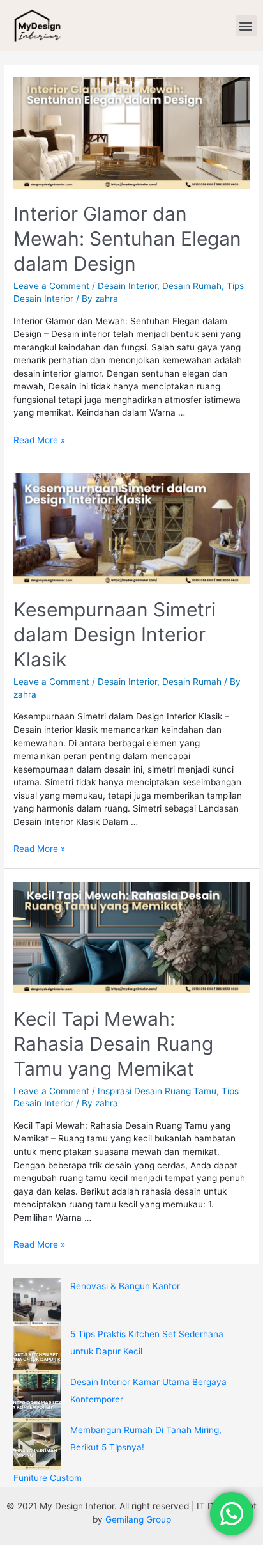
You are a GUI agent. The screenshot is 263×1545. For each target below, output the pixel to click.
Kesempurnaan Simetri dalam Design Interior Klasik (114, 634)
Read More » (39, 440)
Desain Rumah (192, 286)
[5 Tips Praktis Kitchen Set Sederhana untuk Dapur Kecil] (37, 1350)
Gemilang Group (138, 1519)
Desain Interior (127, 286)
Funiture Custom (47, 1478)
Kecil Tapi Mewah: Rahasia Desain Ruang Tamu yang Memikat (113, 1043)
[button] (246, 25)
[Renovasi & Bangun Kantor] (37, 1302)
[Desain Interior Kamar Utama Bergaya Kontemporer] (37, 1398)
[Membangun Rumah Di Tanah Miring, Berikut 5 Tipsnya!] (37, 1446)
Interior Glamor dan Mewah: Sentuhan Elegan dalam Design (127, 238)
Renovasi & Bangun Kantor (125, 1286)
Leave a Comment (51, 286)
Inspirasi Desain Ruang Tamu (157, 1091)
